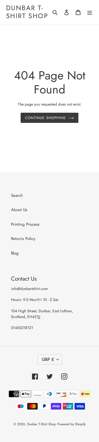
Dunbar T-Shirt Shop (27, 12)
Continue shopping (45, 117)
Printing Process (25, 224)
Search (17, 195)
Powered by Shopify (71, 424)
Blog (15, 253)
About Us (19, 210)
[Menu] (89, 12)
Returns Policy (23, 239)
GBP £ (48, 359)
